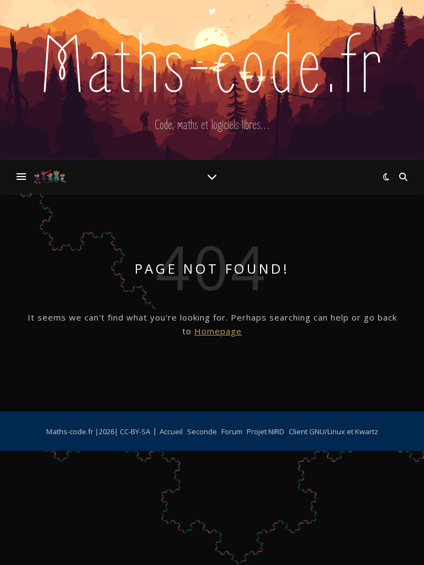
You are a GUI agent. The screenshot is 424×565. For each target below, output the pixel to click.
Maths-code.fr (212, 68)
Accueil (171, 431)
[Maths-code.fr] (49, 176)
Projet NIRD (265, 431)
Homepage (218, 331)
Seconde (202, 431)
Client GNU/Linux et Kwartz (333, 431)
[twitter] (212, 11)
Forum (231, 431)
